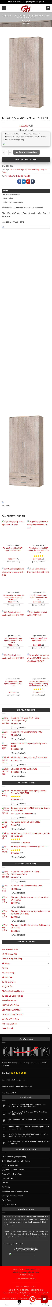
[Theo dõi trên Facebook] (16, 1249)
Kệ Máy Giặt (7, 977)
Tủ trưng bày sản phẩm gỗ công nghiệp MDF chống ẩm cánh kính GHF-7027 (39, 684)
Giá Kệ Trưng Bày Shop (12, 959)
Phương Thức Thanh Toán (12, 1174)
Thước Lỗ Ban (7, 1178)
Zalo (6, 1305)
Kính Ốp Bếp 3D (9, 1001)
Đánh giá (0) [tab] (8, 198)
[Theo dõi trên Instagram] (20, 1249)
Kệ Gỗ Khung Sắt (9, 954)
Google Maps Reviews (26, 1286)
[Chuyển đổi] (48, 954)
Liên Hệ (5, 1183)
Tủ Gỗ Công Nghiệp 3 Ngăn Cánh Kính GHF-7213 (38, 598)
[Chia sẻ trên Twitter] (24, 181)
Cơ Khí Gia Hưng (26, 1275)
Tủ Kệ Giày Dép (9, 982)
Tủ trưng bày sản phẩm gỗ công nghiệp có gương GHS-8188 (13, 598)
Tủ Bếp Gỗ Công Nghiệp (12, 996)
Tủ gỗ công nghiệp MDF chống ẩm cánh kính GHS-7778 (39, 550)
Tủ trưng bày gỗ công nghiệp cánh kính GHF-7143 (13, 684)
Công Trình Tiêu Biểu (10, 1204)
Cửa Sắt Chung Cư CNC (12, 1014)
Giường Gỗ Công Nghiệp (13, 991)
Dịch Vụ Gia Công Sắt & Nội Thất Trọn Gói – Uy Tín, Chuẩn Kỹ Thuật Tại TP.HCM (28, 1135)
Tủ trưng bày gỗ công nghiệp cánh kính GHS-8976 (13, 640)
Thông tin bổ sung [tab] (11, 194)
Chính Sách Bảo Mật (10, 1165)
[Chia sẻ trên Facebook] (19, 181)
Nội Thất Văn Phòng (32, 170)
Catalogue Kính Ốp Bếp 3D (12, 1196)
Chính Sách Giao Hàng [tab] (13, 202)
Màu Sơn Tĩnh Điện (22, 16)
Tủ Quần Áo (7, 987)
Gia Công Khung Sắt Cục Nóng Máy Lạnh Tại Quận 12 (28, 1120)
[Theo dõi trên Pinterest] (32, 1249)
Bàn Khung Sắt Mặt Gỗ (12, 1010)
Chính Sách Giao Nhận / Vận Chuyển (16, 1161)
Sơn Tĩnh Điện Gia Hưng (26, 1279)
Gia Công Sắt (7, 1028)
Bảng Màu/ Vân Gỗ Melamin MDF (15, 1191)
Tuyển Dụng (6, 1200)
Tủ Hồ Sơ (8, 176)
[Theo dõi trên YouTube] (36, 1249)
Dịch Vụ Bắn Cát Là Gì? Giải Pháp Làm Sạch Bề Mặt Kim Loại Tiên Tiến (28, 1128)
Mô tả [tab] (5, 191)
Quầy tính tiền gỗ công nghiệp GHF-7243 (38, 639)
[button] (4, 8)
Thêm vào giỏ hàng (26, 152)
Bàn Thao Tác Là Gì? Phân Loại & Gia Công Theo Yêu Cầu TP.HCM (27, 1113)
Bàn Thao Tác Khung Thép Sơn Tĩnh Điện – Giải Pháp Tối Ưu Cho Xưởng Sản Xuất (27, 1106)
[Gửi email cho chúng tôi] (28, 1249)
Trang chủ (6, 16)
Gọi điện (32, 1303)
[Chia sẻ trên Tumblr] (33, 181)
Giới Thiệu (6, 1187)
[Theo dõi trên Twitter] (24, 1249)
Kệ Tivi (5, 968)
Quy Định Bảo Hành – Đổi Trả (13, 1170)
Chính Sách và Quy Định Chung (14, 1157)
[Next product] (23, 22)
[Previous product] (28, 22)
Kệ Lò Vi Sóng (8, 973)
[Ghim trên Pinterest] (28, 181)
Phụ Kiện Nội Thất (10, 949)
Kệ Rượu (6, 963)
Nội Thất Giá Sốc (9, 1024)
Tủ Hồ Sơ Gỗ (18, 176)
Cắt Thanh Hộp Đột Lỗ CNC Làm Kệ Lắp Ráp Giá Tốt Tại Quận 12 (28, 1142)
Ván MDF (27, 176)
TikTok (20, 1305)
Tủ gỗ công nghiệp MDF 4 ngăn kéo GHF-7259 (13, 549)
